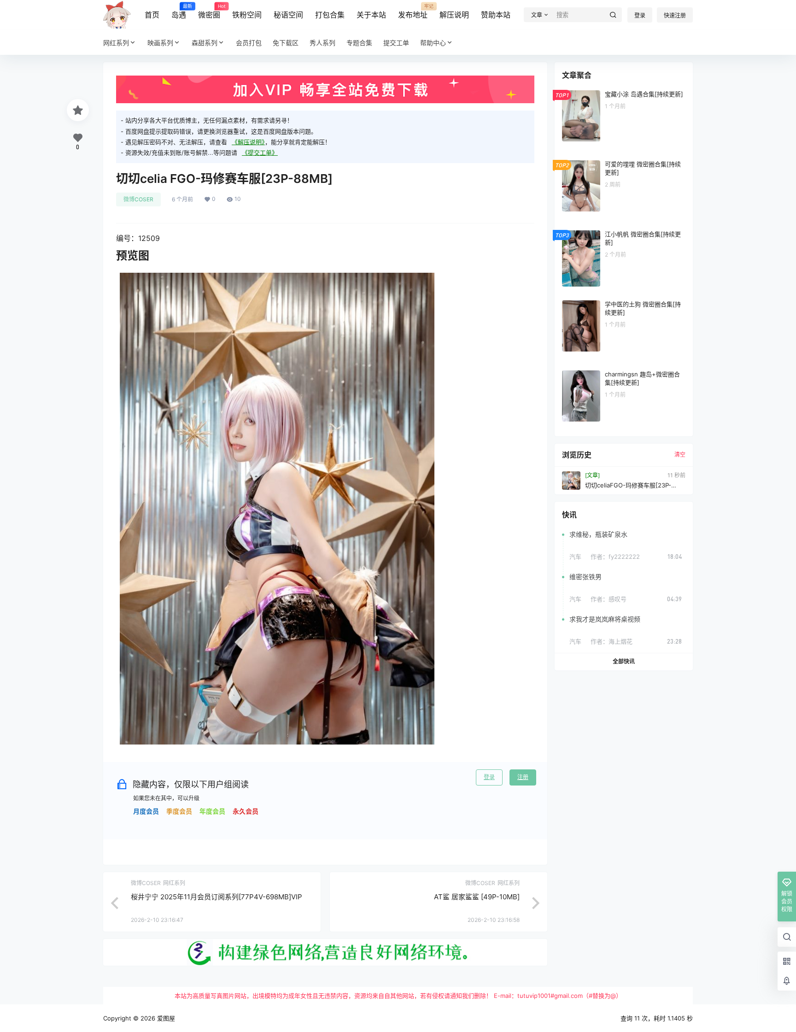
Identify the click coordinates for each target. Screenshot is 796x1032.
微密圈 (209, 11)
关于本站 (371, 14)
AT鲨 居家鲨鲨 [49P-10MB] (477, 896)
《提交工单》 (260, 152)
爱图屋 (165, 1018)
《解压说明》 (248, 142)
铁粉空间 (247, 14)
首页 (152, 14)
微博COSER (138, 199)
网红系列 (116, 43)
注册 (522, 777)
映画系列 (160, 43)
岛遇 (178, 11)
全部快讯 (624, 661)
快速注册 (675, 15)
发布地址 (412, 11)
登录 (639, 15)
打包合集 (330, 14)
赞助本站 (495, 14)
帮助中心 (433, 43)
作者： (615, 556)
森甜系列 (204, 43)
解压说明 (454, 14)
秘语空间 (288, 14)
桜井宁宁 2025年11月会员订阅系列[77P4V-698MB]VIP (216, 896)
